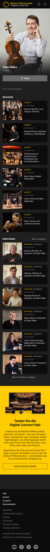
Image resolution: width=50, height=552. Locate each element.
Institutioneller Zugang (12, 513)
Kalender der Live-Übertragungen (17, 537)
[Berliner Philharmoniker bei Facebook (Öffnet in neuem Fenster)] (21, 547)
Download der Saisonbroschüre (16, 533)
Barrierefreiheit (9, 504)
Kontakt (6, 497)
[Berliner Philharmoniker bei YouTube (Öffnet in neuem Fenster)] (14, 547)
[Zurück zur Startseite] (18, 4)
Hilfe (5, 493)
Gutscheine (7, 521)
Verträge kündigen (11, 524)
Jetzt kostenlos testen (25, 466)
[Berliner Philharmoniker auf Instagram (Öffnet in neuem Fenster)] (36, 547)
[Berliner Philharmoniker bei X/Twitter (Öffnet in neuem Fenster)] (28, 547)
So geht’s (7, 500)
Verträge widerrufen (11, 528)
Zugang (6, 517)
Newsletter (7, 510)
